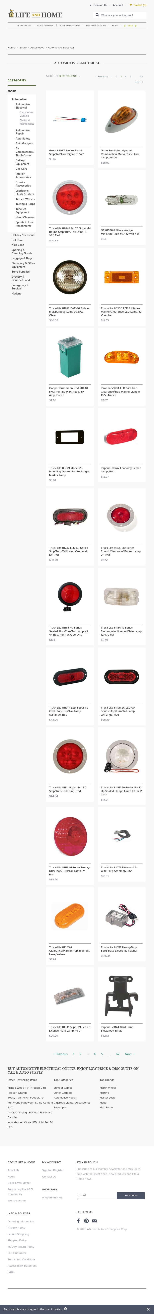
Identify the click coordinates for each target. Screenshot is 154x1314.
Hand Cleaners (25, 217)
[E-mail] (94, 1221)
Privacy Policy (16, 1228)
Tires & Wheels (25, 199)
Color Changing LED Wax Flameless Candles (30, 1115)
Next (138, 82)
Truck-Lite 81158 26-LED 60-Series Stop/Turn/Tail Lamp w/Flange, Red (118, 711)
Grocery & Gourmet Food (21, 278)
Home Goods (24, 25)
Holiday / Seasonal (23, 235)
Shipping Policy (17, 1240)
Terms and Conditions (21, 1259)
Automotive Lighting (26, 114)
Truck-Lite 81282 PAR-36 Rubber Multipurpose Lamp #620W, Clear (69, 312)
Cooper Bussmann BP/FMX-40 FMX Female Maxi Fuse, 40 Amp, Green (68, 392)
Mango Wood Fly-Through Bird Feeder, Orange (27, 1090)
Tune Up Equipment (22, 210)
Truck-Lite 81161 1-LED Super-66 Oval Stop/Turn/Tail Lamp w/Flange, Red (68, 711)
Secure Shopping (18, 1234)
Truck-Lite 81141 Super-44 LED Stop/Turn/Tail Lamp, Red (67, 789)
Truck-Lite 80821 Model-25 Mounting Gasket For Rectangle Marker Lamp (69, 472)
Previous (102, 76)
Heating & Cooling (96, 25)
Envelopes (60, 1107)
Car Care (21, 168)
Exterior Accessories (23, 184)
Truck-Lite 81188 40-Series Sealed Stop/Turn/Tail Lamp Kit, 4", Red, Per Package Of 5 (68, 631)
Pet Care (17, 240)
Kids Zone (18, 245)
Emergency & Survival (20, 286)
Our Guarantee (17, 1253)
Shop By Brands (52, 1197)
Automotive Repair (23, 131)
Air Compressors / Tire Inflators (25, 152)
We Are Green (17, 1200)
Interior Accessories (23, 175)
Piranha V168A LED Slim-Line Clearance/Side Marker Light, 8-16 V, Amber (121, 392)
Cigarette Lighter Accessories (72, 1103)
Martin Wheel (108, 1088)
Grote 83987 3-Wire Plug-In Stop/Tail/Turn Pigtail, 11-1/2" (66, 152)
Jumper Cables (63, 1088)
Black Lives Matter (19, 1183)
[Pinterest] (87, 1221)
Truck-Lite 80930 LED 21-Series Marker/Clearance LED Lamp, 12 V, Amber (121, 312)
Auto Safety (23, 138)
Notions (16, 293)
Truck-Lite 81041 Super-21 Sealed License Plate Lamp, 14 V (69, 1029)
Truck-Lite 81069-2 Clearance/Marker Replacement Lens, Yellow (69, 951)
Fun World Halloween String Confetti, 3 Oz (30, 1105)
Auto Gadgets (24, 143)
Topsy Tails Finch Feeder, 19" (26, 1098)
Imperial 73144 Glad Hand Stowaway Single (117, 1029)
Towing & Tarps (25, 204)
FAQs (11, 1272)
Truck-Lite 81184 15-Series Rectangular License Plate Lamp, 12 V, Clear (121, 631)
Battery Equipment (22, 162)
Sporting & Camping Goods (22, 251)
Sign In (46, 1170)
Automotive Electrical (23, 106)
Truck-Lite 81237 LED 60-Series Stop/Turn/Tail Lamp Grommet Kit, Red (68, 551)
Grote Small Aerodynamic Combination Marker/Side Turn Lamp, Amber (120, 154)
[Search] (97, 15)
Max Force (106, 1107)
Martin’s (104, 1093)
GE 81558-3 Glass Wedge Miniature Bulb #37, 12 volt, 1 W (120, 232)
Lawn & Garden (45, 25)
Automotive (37, 47)
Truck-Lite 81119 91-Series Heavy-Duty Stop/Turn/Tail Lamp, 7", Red (69, 871)
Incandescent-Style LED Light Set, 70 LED (30, 1125)
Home (11, 47)
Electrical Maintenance (27, 122)
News (11, 1177)
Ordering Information (21, 1221)
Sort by (52, 76)
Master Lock (107, 1098)
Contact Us (49, 1177)
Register (58, 1170)
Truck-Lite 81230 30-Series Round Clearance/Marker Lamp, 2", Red (121, 551)
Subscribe (131, 1195)
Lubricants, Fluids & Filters (25, 192)
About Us (13, 1170)
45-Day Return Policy (21, 1247)
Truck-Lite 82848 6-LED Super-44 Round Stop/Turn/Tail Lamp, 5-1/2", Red (70, 232)
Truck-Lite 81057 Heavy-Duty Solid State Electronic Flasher (119, 949)
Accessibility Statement (22, 1266)
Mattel (103, 1103)
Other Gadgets (63, 1093)
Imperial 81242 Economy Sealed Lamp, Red (121, 470)
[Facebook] (79, 1221)
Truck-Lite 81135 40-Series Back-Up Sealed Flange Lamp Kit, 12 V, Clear (121, 791)
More (115, 25)
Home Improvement (70, 25)
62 (141, 76)
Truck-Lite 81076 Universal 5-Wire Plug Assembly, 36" (119, 869)
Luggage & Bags (22, 258)
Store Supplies (21, 271)
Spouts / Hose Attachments (24, 224)
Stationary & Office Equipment (23, 265)
